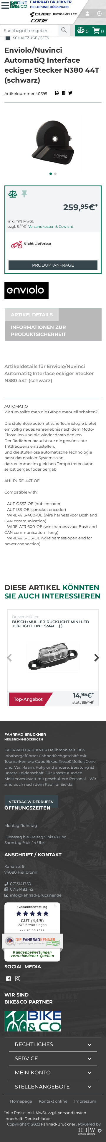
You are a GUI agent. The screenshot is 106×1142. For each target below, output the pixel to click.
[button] (50, 174)
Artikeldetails (32, 314)
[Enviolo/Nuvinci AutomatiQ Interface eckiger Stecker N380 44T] (53, 142)
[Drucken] (57, 93)
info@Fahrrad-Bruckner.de (35, 895)
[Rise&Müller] (66, 13)
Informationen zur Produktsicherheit (38, 331)
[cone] (40, 19)
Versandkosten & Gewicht (50, 226)
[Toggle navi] (5, 4)
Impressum (85, 1101)
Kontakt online (53, 1101)
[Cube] (41, 13)
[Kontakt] (99, 13)
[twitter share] (70, 93)
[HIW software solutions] (87, 1130)
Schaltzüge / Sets (30, 38)
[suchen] (64, 30)
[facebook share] (64, 93)
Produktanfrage (53, 265)
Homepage (21, 1101)
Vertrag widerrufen (31, 802)
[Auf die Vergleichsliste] (13, 195)
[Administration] (100, 1130)
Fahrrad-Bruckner (58, 1124)
